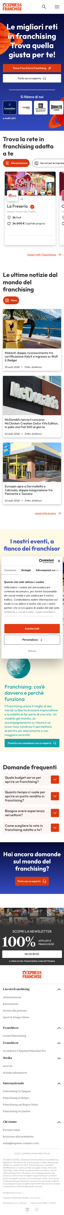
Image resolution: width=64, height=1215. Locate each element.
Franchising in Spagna (17, 1091)
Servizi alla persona (15, 1011)
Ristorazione (10, 1004)
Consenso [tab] (10, 570)
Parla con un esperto (29, 78)
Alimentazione (12, 997)
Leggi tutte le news (45, 513)
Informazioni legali (12, 1193)
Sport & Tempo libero (16, 1017)
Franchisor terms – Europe (43, 1203)
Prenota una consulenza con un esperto (29, 743)
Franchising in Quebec (17, 1111)
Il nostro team (11, 1130)
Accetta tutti (32, 628)
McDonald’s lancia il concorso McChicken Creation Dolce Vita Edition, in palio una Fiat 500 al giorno (32, 423)
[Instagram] (37, 1209)
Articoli (7, 1066)
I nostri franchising (14, 1036)
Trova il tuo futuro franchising (29, 68)
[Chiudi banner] (59, 561)
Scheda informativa (15, 1073)
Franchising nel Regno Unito (20, 1105)
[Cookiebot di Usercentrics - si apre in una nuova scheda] (40, 561)
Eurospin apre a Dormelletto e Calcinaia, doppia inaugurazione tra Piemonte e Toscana (28, 490)
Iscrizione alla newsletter (18, 1137)
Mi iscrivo (32, 954)
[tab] (16, 163)
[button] (44, 7)
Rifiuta (32, 651)
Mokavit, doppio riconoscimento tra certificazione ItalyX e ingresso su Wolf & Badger (31, 356)
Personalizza (30, 639)
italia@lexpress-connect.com (21, 1143)
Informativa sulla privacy (15, 1203)
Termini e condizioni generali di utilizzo (21, 1198)
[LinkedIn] (27, 1209)
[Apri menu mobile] (57, 7)
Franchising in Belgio (16, 1098)
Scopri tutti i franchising (41, 254)
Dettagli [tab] (26, 570)
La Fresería (17, 206)
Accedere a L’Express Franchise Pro (24, 1051)
